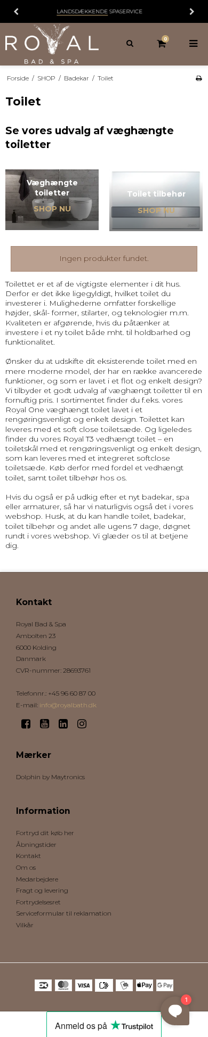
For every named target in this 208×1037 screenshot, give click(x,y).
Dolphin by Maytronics (50, 777)
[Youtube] (48, 723)
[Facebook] (29, 723)
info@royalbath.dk (68, 705)
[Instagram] (85, 723)
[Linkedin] (67, 723)
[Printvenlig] (199, 78)
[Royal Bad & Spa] (52, 44)
